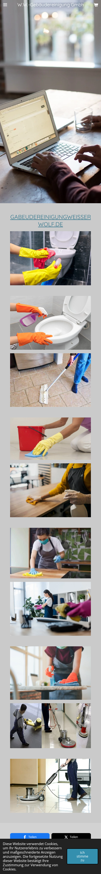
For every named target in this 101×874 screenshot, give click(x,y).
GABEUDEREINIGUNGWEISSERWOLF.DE (50, 220)
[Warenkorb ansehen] (96, 4)
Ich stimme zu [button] (82, 856)
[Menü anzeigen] (5, 4)
